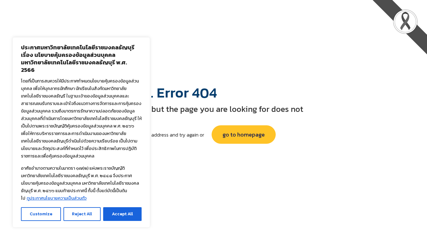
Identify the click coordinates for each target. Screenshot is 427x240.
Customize (41, 214)
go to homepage (244, 134)
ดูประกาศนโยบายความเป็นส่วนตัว (57, 198)
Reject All (82, 214)
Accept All (122, 214)
